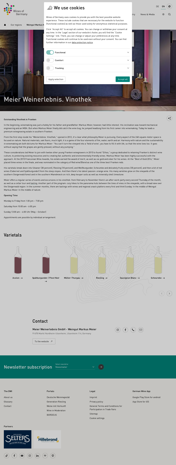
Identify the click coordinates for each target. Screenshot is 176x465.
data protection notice (82, 42)
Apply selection (55, 79)
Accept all (123, 79)
